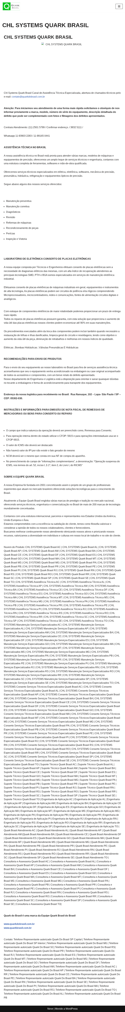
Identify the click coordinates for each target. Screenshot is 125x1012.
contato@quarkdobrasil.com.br (28, 96)
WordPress (72, 1008)
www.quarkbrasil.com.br (18, 928)
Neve (50, 1008)
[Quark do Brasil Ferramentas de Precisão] (11, 6)
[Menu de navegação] (119, 6)
